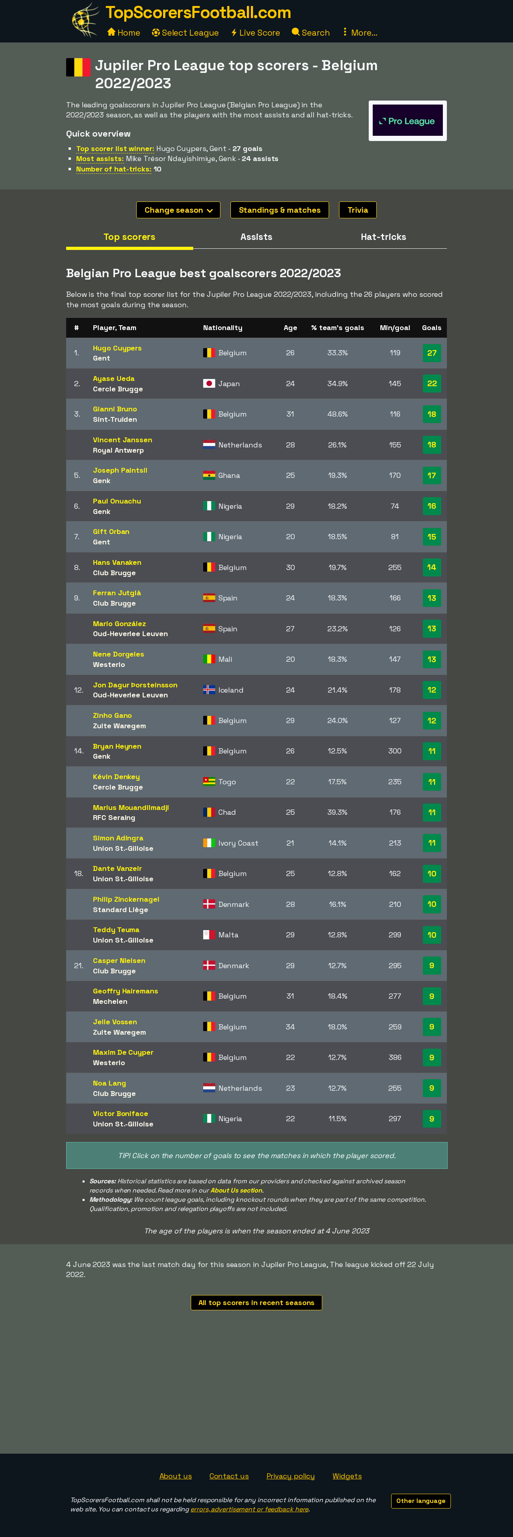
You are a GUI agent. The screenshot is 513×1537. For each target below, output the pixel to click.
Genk (102, 480)
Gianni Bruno (115, 408)
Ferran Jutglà (117, 592)
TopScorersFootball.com (198, 12)
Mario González (119, 623)
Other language (421, 1501)
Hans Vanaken (117, 562)
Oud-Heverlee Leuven (130, 633)
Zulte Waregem (119, 725)
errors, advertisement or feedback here (249, 1509)
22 (432, 383)
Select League (189, 32)
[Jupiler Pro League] (408, 133)
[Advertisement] (256, 1394)
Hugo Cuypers (117, 348)
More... (363, 32)
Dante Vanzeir (117, 868)
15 (432, 537)
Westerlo (109, 664)
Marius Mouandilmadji (131, 807)
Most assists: (100, 158)
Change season (175, 210)
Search (314, 32)
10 (432, 873)
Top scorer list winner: (115, 148)
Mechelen (110, 1001)
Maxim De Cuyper (123, 1052)
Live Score (258, 32)
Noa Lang (109, 1083)
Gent (101, 358)
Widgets (347, 1476)
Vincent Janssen (122, 439)
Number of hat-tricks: (113, 168)
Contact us (229, 1476)
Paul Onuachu (117, 501)
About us (176, 1476)
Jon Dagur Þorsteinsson (135, 684)
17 (432, 475)
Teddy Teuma (116, 929)
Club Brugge (114, 572)
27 (432, 353)
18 (432, 414)
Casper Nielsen (119, 960)
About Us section (236, 1190)
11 (432, 751)
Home (127, 32)
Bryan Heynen (117, 746)
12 (432, 690)
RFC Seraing (114, 817)
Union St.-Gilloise (123, 848)
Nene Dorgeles (118, 654)
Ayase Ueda (114, 378)
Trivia (357, 210)
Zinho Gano (112, 715)
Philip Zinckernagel (126, 899)
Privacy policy (291, 1476)
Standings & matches (280, 210)
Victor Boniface (120, 1113)
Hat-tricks (383, 237)
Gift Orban (111, 531)
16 (432, 506)
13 (432, 598)
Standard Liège (120, 909)
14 (431, 567)
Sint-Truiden (115, 419)
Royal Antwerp (118, 450)
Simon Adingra (118, 837)
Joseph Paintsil (120, 470)
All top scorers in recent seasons (256, 1302)
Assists (256, 237)
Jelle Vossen (115, 1021)
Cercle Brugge (118, 388)
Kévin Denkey (116, 776)
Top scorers (129, 237)
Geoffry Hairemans (125, 990)
